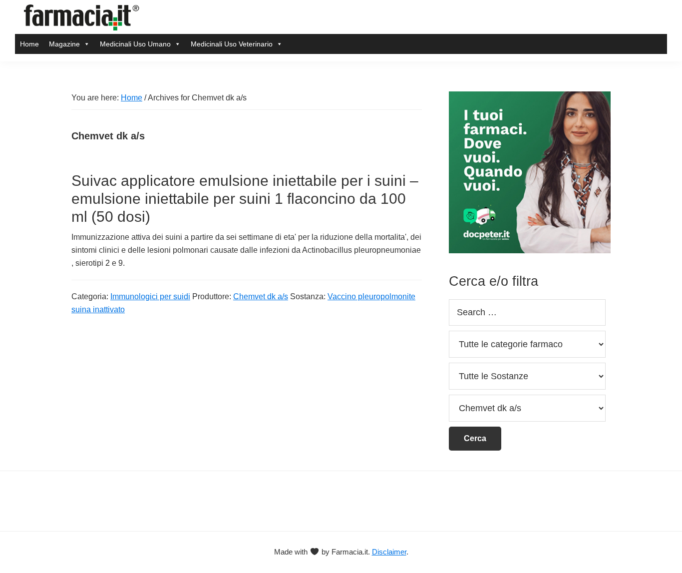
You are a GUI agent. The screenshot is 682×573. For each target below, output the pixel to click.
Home (29, 44)
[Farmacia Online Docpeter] (530, 97)
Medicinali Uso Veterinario (232, 44)
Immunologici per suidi (150, 296)
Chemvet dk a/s (260, 296)
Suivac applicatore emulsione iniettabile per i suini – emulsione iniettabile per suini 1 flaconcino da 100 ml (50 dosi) (244, 198)
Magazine (64, 44)
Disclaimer (389, 552)
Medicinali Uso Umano (135, 44)
